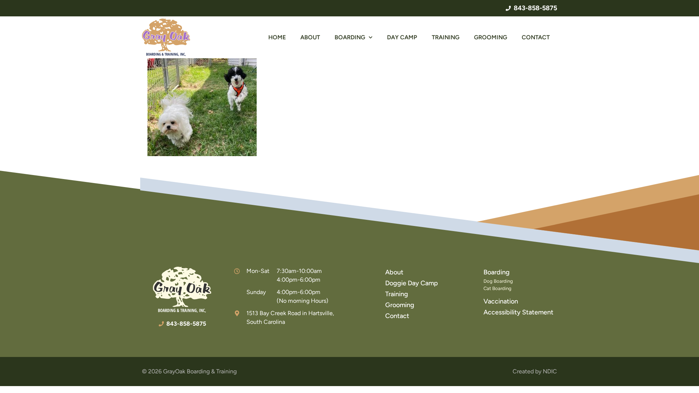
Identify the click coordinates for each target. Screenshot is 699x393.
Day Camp (402, 37)
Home (277, 37)
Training (445, 37)
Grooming (490, 37)
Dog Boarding (498, 281)
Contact (536, 37)
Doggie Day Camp (411, 283)
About (310, 37)
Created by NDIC (535, 371)
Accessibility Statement (518, 312)
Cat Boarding (497, 288)
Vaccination (500, 301)
